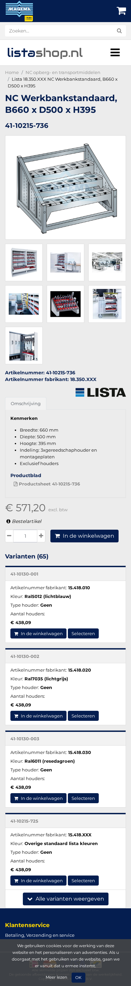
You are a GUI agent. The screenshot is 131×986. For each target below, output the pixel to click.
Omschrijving (26, 403)
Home (12, 72)
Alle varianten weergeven (69, 899)
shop (45, 52)
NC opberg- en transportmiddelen (63, 72)
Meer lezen (56, 977)
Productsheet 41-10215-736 (48, 483)
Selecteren (83, 633)
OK (78, 977)
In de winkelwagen (87, 536)
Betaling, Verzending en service (40, 935)
